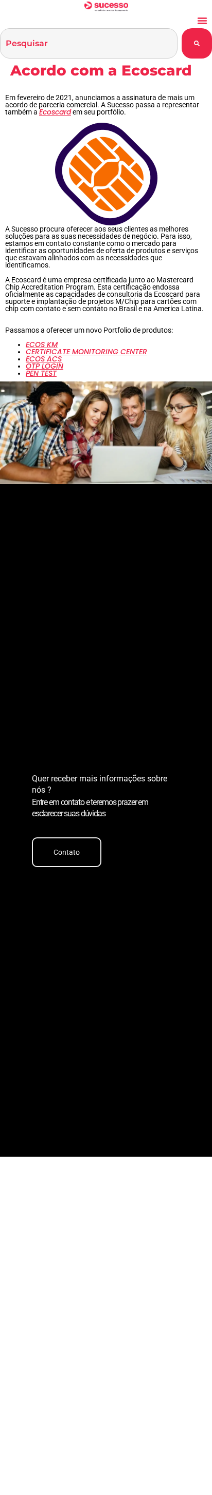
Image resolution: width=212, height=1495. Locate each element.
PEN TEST (41, 373)
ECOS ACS (44, 359)
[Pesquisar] (197, 43)
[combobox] (89, 43)
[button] (202, 20)
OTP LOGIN (44, 366)
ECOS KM (42, 344)
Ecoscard (55, 112)
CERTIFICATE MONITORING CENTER (86, 352)
